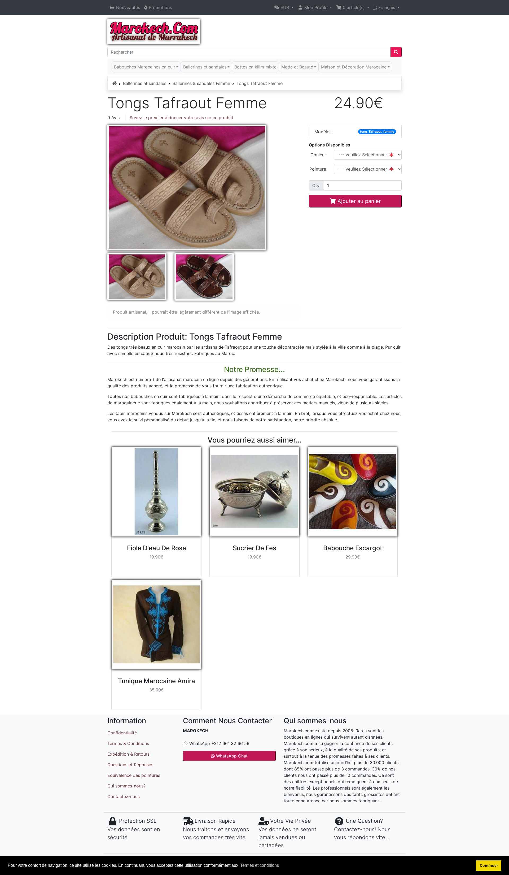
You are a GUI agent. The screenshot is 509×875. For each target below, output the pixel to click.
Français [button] (385, 7)
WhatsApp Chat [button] (231, 756)
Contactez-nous (123, 796)
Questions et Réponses (130, 764)
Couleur (318, 154)
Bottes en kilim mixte (255, 67)
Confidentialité (122, 732)
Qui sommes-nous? (126, 786)
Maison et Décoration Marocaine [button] (354, 67)
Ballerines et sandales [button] (204, 67)
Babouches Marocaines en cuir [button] (144, 67)
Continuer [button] (489, 865)
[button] (284, 7)
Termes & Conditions (128, 743)
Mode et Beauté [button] (297, 67)
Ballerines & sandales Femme (201, 83)
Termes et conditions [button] (259, 865)
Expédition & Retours (128, 754)
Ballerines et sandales (144, 83)
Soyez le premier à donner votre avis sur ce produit (181, 117)
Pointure (317, 169)
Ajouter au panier (358, 201)
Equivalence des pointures (133, 775)
